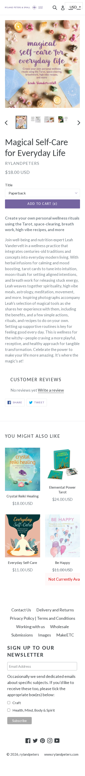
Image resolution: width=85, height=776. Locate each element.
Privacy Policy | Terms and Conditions (42, 618)
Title (8, 185)
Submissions (22, 634)
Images (44, 634)
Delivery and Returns (55, 609)
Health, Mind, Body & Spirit (33, 710)
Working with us (30, 626)
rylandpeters (29, 754)
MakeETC (65, 634)
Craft (16, 702)
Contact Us (21, 609)
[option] (21, 122)
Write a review (51, 390)
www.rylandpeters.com (61, 754)
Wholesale (59, 626)
